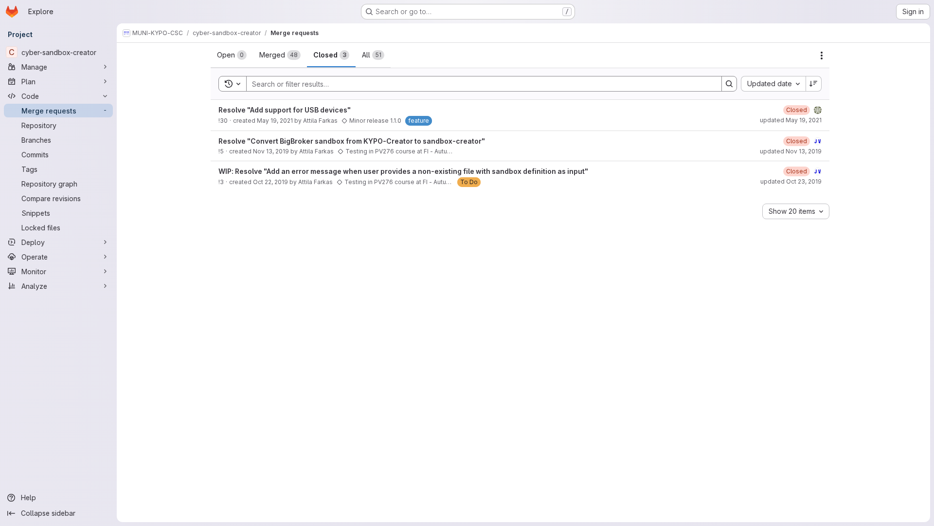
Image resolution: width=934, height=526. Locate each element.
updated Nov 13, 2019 (791, 151)
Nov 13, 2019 (271, 151)
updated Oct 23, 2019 (791, 181)
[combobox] (773, 84)
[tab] (232, 55)
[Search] (729, 84)
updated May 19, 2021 (791, 120)
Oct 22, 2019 (270, 182)
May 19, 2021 (275, 120)
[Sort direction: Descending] (814, 84)
